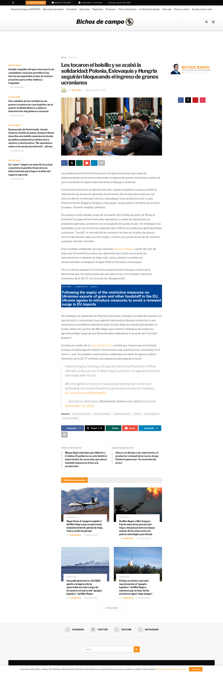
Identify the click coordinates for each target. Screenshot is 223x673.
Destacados (14, 65)
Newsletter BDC (62, 3)
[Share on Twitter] (72, 163)
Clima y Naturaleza (127, 9)
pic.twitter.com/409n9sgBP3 (85, 393)
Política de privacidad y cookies (171, 669)
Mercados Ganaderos (53, 9)
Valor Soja (76, 90)
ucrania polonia (70, 418)
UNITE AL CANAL (37, 3)
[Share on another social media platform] (101, 163)
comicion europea (81, 414)
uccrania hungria (122, 414)
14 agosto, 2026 (91, 535)
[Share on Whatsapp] (79, 163)
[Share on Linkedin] (94, 163)
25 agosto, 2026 (17, 87)
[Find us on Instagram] (21, 2)
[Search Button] (206, 22)
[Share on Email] (86, 163)
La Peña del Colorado (149, 9)
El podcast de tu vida (202, 9)
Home (63, 57)
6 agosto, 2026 (90, 598)
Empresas (111, 9)
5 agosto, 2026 (143, 598)
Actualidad (71, 9)
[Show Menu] (213, 22)
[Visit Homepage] (105, 21)
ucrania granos (151, 414)
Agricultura (84, 9)
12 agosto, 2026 (144, 538)
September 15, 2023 (79, 406)
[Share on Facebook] (64, 163)
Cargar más (111, 608)
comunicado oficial (102, 345)
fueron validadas (123, 248)
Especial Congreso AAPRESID (25, 9)
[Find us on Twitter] (13, 2)
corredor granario (101, 414)
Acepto (195, 669)
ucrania (137, 414)
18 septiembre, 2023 (95, 90)
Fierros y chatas (181, 9)
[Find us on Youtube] (17, 2)
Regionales (98, 9)
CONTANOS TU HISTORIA (92, 3)
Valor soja (166, 9)
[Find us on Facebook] (9, 2)
